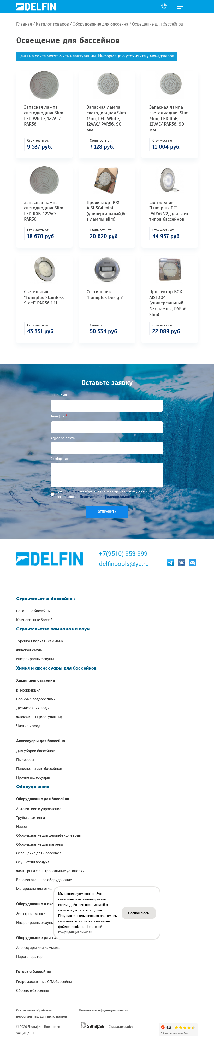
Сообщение (60, 459)
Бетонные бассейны (33, 611)
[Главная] (36, 6)
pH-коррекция (28, 690)
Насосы (22, 826)
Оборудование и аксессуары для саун (51, 903)
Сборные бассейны (32, 990)
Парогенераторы (30, 956)
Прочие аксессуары (33, 777)
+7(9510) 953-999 (123, 553)
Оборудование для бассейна (100, 24)
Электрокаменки (30, 914)
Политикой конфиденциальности (107, 496)
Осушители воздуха (33, 862)
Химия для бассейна (35, 680)
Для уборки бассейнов (35, 751)
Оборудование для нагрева (39, 844)
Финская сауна (29, 650)
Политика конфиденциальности (103, 1010)
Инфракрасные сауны (35, 659)
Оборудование (32, 786)
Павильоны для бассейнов (39, 768)
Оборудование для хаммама (42, 937)
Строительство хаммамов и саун (53, 629)
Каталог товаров (52, 24)
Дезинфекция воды (33, 708)
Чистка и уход (28, 726)
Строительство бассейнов (45, 598)
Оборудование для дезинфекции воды (49, 835)
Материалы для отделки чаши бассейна (50, 889)
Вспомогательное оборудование (44, 880)
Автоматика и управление (38, 809)
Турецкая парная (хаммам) (39, 641)
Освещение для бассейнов (38, 853)
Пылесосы (25, 760)
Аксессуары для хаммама (38, 948)
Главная (24, 24)
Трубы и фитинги (30, 818)
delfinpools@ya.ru (124, 564)
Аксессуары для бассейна (40, 741)
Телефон (57, 416)
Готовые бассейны (33, 971)
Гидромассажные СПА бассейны (44, 982)
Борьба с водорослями (36, 699)
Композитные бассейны (36, 620)
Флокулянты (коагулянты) (39, 717)
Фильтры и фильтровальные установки (50, 871)
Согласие (71, 491)
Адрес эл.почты (63, 438)
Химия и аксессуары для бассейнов (56, 668)
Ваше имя (59, 394)
